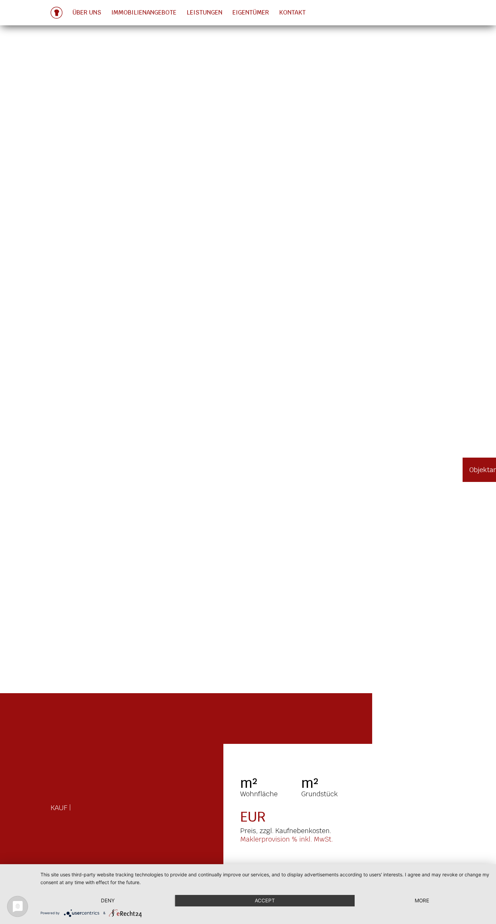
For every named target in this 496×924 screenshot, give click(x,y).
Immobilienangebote (143, 12)
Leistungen (204, 12)
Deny (108, 900)
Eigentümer (250, 12)
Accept (265, 900)
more (422, 900)
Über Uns (87, 12)
